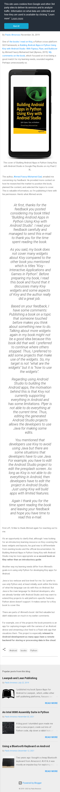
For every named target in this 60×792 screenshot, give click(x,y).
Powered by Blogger (32, 783)
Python (33, 650)
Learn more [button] (17, 18)
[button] (4, 650)
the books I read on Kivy (20, 41)
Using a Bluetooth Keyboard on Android (26, 746)
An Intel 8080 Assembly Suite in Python (25, 712)
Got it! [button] (16, 26)
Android (13, 650)
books (24, 650)
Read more (51, 703)
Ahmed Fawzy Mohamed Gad (28, 176)
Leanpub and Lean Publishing (19, 678)
